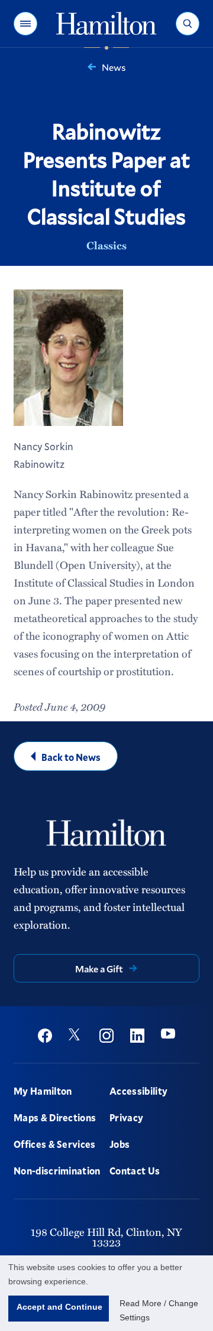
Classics (106, 245)
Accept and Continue (59, 1307)
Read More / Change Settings (159, 1310)
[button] (25, 23)
